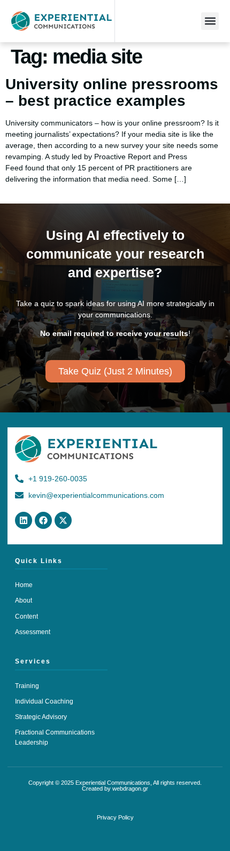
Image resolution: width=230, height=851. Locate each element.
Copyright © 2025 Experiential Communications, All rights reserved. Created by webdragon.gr (115, 785)
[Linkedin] (23, 520)
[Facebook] (43, 520)
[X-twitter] (63, 520)
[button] (210, 21)
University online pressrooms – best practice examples (111, 92)
